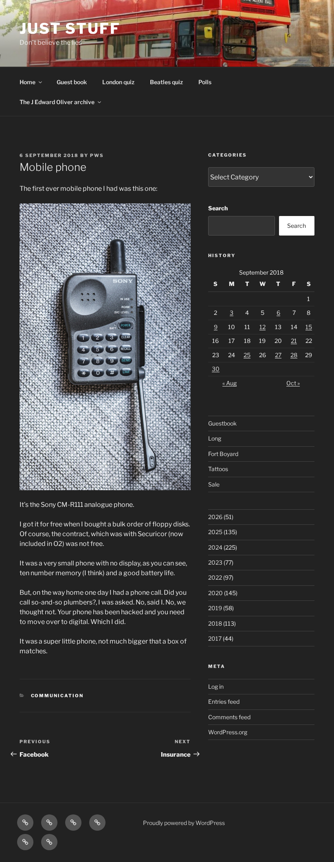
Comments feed (229, 717)
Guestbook (222, 423)
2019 (215, 607)
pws (97, 155)
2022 (215, 577)
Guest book (72, 82)
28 (293, 354)
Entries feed (224, 701)
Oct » (293, 383)
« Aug (229, 383)
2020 (215, 592)
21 (294, 340)
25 (247, 354)
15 (308, 326)
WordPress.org (227, 732)
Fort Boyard (223, 453)
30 (216, 368)
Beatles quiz (166, 82)
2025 (215, 531)
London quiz (118, 82)
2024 (215, 547)
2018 (215, 623)
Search (218, 208)
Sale (214, 484)
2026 (215, 516)
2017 (215, 638)
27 (278, 354)
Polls (204, 82)
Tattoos (218, 468)
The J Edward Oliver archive (57, 101)
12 (262, 326)
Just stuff (70, 28)
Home (27, 82)
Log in (216, 686)
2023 (215, 562)
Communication (57, 695)
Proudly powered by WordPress (184, 822)
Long (214, 438)
